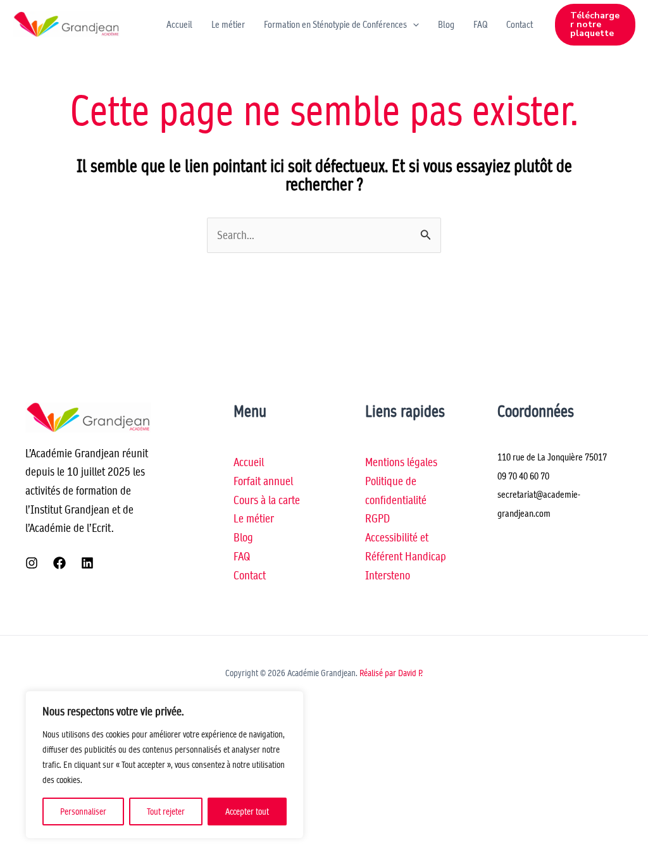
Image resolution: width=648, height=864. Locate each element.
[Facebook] (59, 563)
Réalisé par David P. (391, 673)
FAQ (480, 24)
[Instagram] (31, 563)
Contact (519, 24)
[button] (413, 25)
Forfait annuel (263, 481)
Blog (446, 24)
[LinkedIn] (87, 563)
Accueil (179, 24)
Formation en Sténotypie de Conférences (335, 24)
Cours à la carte (267, 500)
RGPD (377, 518)
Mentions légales (401, 462)
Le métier (228, 24)
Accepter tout (247, 811)
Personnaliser (83, 811)
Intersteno (387, 575)
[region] (164, 765)
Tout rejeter (166, 811)
